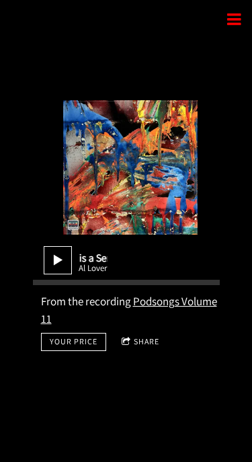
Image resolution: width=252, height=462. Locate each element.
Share (146, 341)
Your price (73, 341)
